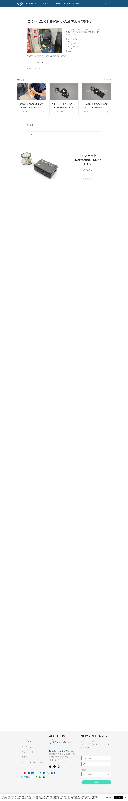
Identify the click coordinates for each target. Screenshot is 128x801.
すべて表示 (107, 79)
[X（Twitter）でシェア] (33, 62)
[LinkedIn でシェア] (38, 62)
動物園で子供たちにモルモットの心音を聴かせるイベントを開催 (31, 106)
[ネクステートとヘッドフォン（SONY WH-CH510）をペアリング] (64, 91)
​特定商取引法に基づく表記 (31, 762)
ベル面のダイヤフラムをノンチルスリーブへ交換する (96, 105)
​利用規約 (23, 757)
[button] (55, 3)
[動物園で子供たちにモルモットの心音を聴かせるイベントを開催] (31, 91)
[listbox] (101, 3)
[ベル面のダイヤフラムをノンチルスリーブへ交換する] (96, 91)
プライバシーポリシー (29, 752)
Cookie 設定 (107, 798)
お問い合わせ (25, 747)
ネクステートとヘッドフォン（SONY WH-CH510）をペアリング (63, 106)
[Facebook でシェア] (28, 62)
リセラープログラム (28, 742)
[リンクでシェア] (43, 62)
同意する (119, 798)
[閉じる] (125, 797)
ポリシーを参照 (90, 799)
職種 (83, 770)
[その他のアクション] (100, 16)
